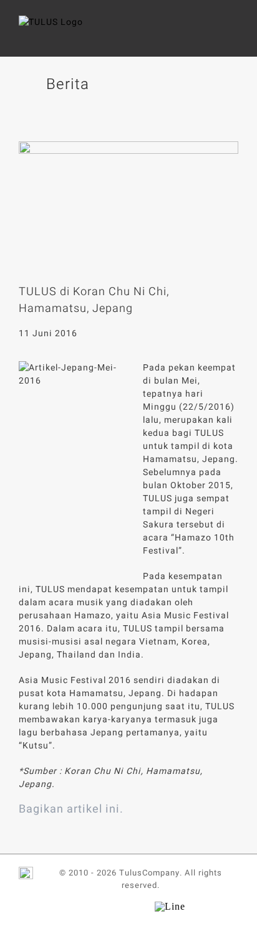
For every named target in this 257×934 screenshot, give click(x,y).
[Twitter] (115, 117)
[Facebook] (96, 117)
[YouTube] (118, 907)
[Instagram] (138, 907)
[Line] (170, 904)
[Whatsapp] (133, 117)
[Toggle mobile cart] (210, 34)
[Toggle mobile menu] (233, 34)
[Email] (152, 117)
